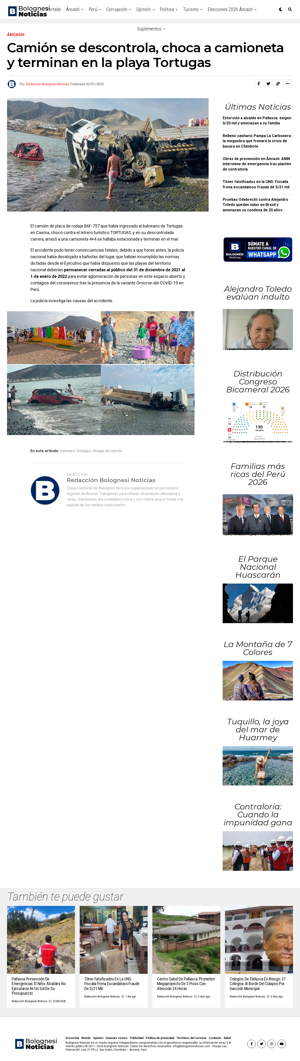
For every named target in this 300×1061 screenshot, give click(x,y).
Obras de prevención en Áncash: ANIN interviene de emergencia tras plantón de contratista (257, 163)
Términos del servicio (191, 1038)
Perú (93, 9)
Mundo (86, 1038)
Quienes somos (117, 1038)
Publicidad (136, 1038)
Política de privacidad (160, 1038)
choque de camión (107, 451)
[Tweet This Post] (268, 83)
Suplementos (149, 29)
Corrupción (116, 9)
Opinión (143, 9)
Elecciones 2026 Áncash (230, 9)
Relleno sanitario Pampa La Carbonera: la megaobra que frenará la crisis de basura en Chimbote (257, 141)
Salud (227, 1038)
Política (167, 9)
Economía (72, 1038)
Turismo (191, 9)
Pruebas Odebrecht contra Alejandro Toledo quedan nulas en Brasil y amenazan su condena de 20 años (255, 204)
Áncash (72, 9)
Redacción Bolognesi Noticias (47, 84)
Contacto (215, 1038)
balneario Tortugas (75, 451)
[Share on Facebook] (259, 83)
